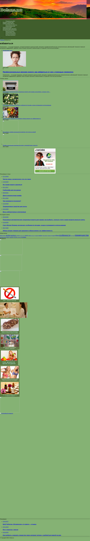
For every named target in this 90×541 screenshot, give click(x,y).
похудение (72, 235)
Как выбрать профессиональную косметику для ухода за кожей (19, 132)
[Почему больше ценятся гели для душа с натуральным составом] (11, 254)
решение (11, 237)
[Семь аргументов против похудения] (9, 364)
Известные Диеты (8, 23)
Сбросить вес (7, 27)
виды (4, 235)
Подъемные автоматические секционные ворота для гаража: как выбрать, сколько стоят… (26, 91)
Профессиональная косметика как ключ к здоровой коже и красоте (20, 145)
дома (29, 235)
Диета (1, 235)
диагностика (22, 235)
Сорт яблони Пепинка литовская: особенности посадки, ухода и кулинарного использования (27, 105)
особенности (64, 235)
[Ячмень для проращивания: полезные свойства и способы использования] (11, 270)
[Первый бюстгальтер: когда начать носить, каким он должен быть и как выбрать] (9, 380)
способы (15, 237)
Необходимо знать (10, 32)
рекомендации (3, 237)
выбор (8, 235)
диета (26, 235)
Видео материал (10, 31)
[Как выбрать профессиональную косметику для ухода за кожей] (10, 130)
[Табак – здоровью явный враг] (9, 301)
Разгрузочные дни (10, 26)
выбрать (14, 235)
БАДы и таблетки (8, 22)
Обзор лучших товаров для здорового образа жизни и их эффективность (22, 118)
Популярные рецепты (11, 25)
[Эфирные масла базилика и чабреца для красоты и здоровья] (9, 396)
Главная (2, 40)
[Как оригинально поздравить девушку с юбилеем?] (9, 349)
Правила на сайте (10, 21)
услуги (18, 237)
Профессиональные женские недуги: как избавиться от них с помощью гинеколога (38, 72)
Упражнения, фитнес (9, 28)
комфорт (40, 235)
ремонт (7, 237)
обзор (57, 235)
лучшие (53, 235)
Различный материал (10, 30)
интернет (32, 235)
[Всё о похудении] (11, 13)
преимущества (82, 235)
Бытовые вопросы (10, 35)
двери (18, 235)
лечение (49, 235)
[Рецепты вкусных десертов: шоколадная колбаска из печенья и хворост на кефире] (9, 333)
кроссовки (45, 235)
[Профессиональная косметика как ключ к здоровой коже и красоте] (10, 144)
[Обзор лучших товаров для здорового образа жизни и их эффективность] (10, 117)
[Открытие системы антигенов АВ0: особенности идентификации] (9, 412)
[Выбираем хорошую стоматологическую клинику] (9, 285)
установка (23, 237)
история (36, 235)
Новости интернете (11, 33)
